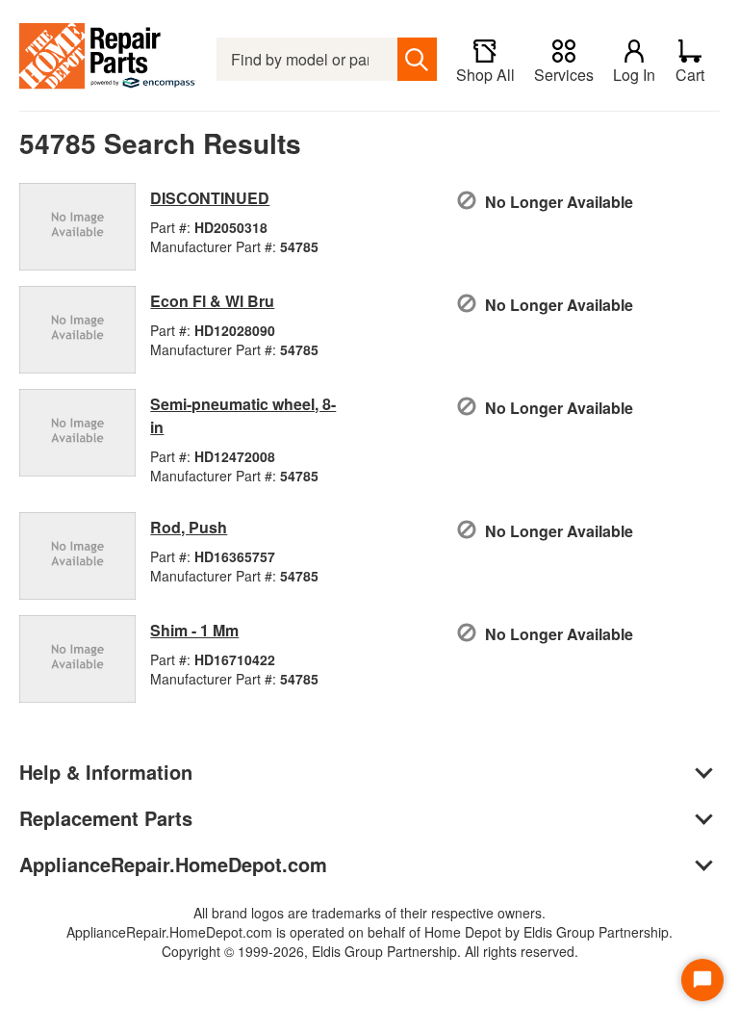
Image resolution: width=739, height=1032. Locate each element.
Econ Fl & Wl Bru (212, 301)
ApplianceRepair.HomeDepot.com (173, 864)
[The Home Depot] (108, 59)
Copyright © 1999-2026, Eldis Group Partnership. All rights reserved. (370, 951)
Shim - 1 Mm (194, 630)
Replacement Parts (105, 818)
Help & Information (105, 772)
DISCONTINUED (209, 198)
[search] (417, 59)
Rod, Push (188, 527)
